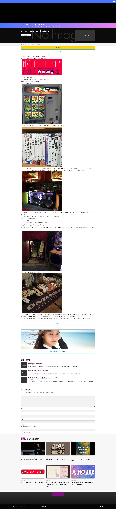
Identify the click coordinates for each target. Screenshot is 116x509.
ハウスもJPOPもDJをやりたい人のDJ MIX (81, 460)
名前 (22, 408)
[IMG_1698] (41, 211)
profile (57, 323)
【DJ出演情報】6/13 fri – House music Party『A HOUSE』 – (82, 483)
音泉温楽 (32, 56)
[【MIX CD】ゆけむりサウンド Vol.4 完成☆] (24, 373)
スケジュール (58, 51)
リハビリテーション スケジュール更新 (32, 482)
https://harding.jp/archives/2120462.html (30, 81)
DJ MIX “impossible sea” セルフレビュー (32, 459)
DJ (29, 35)
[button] (114, 1)
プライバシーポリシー (25, 504)
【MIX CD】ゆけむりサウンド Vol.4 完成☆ (38, 370)
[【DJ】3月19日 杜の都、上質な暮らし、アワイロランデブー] (24, 380)
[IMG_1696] (41, 166)
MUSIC (15, 506)
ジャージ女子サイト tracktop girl (58, 351)
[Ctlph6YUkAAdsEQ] (41, 75)
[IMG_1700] (41, 270)
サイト (22, 419)
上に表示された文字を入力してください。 (30, 426)
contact (58, 327)
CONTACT (102, 506)
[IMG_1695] (41, 124)
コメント (23, 395)
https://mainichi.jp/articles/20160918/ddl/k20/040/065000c (35, 224)
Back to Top (58, 493)
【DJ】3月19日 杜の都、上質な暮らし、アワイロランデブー (43, 378)
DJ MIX (44, 506)
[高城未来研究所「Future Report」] (24, 365)
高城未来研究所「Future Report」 (36, 363)
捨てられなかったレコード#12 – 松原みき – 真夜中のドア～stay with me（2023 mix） (57, 484)
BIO (73, 506)
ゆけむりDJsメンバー (63, 318)
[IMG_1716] (41, 312)
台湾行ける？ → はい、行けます (56, 459)
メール (23, 413)
